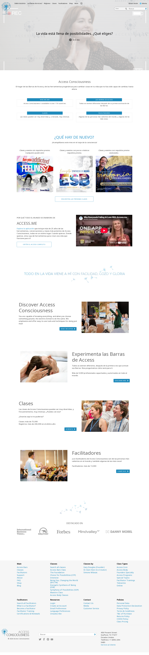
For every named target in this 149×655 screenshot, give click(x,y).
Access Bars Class (58, 570)
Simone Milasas (90, 572)
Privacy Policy (123, 608)
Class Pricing (122, 622)
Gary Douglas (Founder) (94, 567)
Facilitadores (63, 3)
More (76, 3)
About (20, 578)
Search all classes (58, 567)
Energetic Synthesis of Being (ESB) (63, 586)
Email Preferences (58, 608)
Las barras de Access (34, 3)
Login (52, 603)
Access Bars (22, 567)
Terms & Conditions (126, 611)
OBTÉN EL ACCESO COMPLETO (34, 244)
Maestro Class (56, 592)
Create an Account (58, 606)
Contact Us (88, 603)
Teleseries (121, 583)
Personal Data (123, 603)
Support (20, 575)
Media (86, 606)
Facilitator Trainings (126, 580)
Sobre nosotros (20, 3)
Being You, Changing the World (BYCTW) (64, 581)
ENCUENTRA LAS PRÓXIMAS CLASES (74, 199)
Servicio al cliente (108, 645)
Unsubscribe (56, 614)
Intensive (54, 578)
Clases (54, 3)
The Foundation (57, 572)
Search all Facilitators (26, 603)
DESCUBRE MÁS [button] (120, 381)
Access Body (122, 570)
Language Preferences (60, 611)
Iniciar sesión (133, 3)
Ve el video (76, 40)
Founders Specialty (125, 572)
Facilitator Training (25, 611)
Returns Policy (123, 616)
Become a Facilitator (26, 608)
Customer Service (91, 608)
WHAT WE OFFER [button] (67, 329)
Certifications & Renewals (28, 614)
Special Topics (123, 578)
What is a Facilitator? (26, 606)
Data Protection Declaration (129, 606)
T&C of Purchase (124, 614)
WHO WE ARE (45, 100)
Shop (71, 3)
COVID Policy (122, 619)
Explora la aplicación (25, 228)
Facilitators (22, 572)
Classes (20, 570)
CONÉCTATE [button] (121, 471)
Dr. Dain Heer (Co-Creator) (95, 570)
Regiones (47, 3)
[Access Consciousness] (6, 8)
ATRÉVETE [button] (69, 429)
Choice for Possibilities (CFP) (63, 575)
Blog (19, 586)
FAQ (19, 580)
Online (120, 586)
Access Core (122, 567)
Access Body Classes (59, 595)
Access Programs (124, 575)
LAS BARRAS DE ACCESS (104, 100)
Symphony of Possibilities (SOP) (64, 590)
